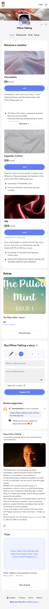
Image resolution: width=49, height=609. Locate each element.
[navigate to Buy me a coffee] (3, 4)
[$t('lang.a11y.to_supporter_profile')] (10, 420)
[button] (46, 4)
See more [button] (23, 124)
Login (40, 4)
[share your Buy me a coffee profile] (46, 24)
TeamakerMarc (18, 409)
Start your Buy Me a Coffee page (23, 602)
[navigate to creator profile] (24, 20)
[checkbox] (13, 385)
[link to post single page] (24, 557)
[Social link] (4, 526)
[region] (24, 154)
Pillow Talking (24, 28)
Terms (30, 598)
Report (39, 598)
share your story (34, 517)
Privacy (22, 598)
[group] (24, 89)
